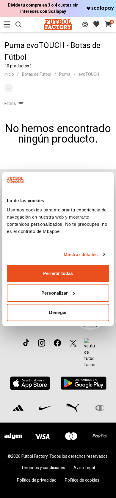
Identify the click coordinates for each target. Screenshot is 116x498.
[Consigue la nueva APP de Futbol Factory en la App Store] (30, 383)
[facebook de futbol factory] (57, 343)
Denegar (58, 312)
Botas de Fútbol (36, 74)
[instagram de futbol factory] (41, 343)
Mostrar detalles (81, 254)
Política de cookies (82, 480)
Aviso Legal (84, 467)
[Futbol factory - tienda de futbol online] (58, 24)
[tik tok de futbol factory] (26, 342)
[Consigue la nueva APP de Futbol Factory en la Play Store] (83, 383)
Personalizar (54, 293)
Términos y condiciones (43, 467)
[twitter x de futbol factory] (73, 343)
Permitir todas (58, 273)
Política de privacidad (37, 480)
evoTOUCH (89, 74)
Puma (64, 74)
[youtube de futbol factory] (89, 353)
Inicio (9, 74)
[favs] (96, 24)
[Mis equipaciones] (85, 24)
